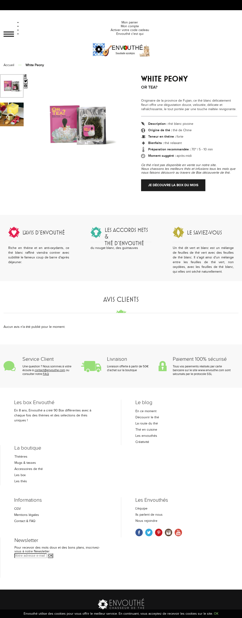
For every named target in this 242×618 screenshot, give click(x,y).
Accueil (9, 65)
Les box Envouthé (34, 403)
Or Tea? (149, 87)
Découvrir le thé (147, 417)
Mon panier (129, 22)
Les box (20, 475)
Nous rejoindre (146, 521)
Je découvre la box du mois (173, 185)
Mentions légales (26, 515)
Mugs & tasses (25, 463)
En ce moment (145, 411)
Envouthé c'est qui (129, 34)
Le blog (143, 403)
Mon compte (130, 26)
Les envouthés (146, 436)
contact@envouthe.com (50, 370)
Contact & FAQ (24, 521)
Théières (20, 457)
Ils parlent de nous (149, 515)
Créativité (142, 442)
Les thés (20, 481)
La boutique (27, 448)
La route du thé (146, 423)
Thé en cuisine (146, 430)
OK (50, 556)
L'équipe (141, 508)
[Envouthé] (121, 50)
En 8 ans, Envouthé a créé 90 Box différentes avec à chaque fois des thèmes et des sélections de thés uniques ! (52, 415)
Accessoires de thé (28, 469)
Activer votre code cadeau (130, 30)
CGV (17, 509)
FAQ (46, 374)
